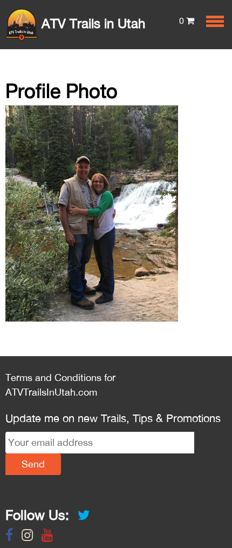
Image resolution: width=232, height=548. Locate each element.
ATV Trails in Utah (91, 23)
